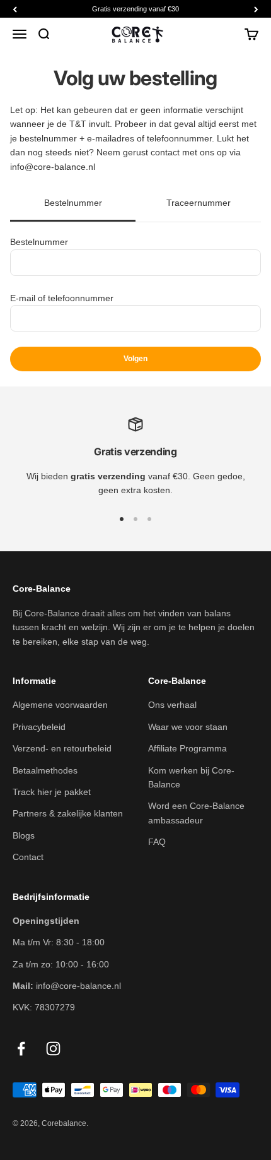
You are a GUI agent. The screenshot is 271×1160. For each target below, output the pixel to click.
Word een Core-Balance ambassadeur (196, 813)
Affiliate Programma (187, 748)
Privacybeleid (39, 727)
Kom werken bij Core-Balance (191, 777)
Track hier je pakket (52, 792)
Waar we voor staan (188, 727)
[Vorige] (15, 9)
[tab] (73, 204)
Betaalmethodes (45, 770)
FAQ (157, 842)
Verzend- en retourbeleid (62, 748)
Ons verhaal (172, 705)
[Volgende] (256, 9)
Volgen (135, 358)
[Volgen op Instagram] (53, 1048)
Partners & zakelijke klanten (68, 813)
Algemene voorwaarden (60, 705)
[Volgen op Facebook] (21, 1048)
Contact (28, 857)
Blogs (24, 835)
